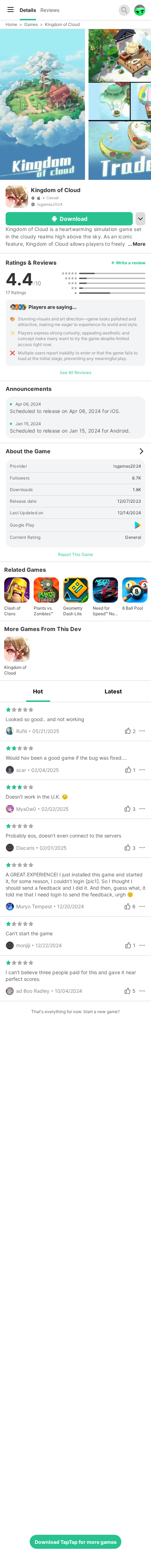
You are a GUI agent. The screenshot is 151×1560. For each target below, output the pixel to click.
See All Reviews (75, 372)
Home (11, 24)
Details (28, 10)
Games (31, 24)
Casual (52, 197)
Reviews (49, 10)
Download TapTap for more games (76, 1542)
